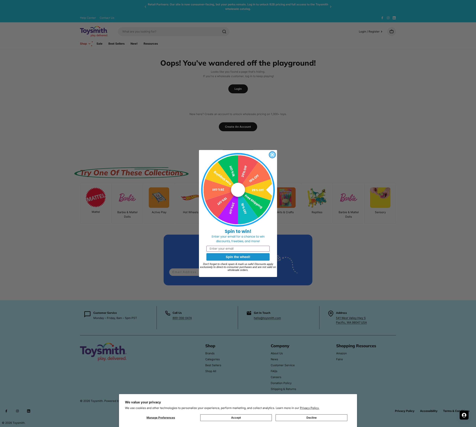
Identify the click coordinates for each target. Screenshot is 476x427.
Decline (311, 417)
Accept (236, 417)
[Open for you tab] (464, 415)
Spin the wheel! (238, 257)
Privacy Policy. (309, 408)
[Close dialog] (272, 155)
